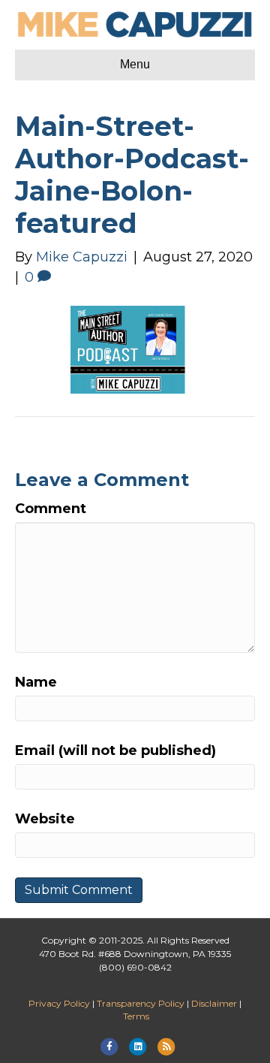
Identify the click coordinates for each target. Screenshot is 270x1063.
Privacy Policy (59, 1003)
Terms (136, 1016)
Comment (50, 508)
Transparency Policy (140, 1003)
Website (45, 819)
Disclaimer (214, 1003)
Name (36, 682)
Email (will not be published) (115, 750)
